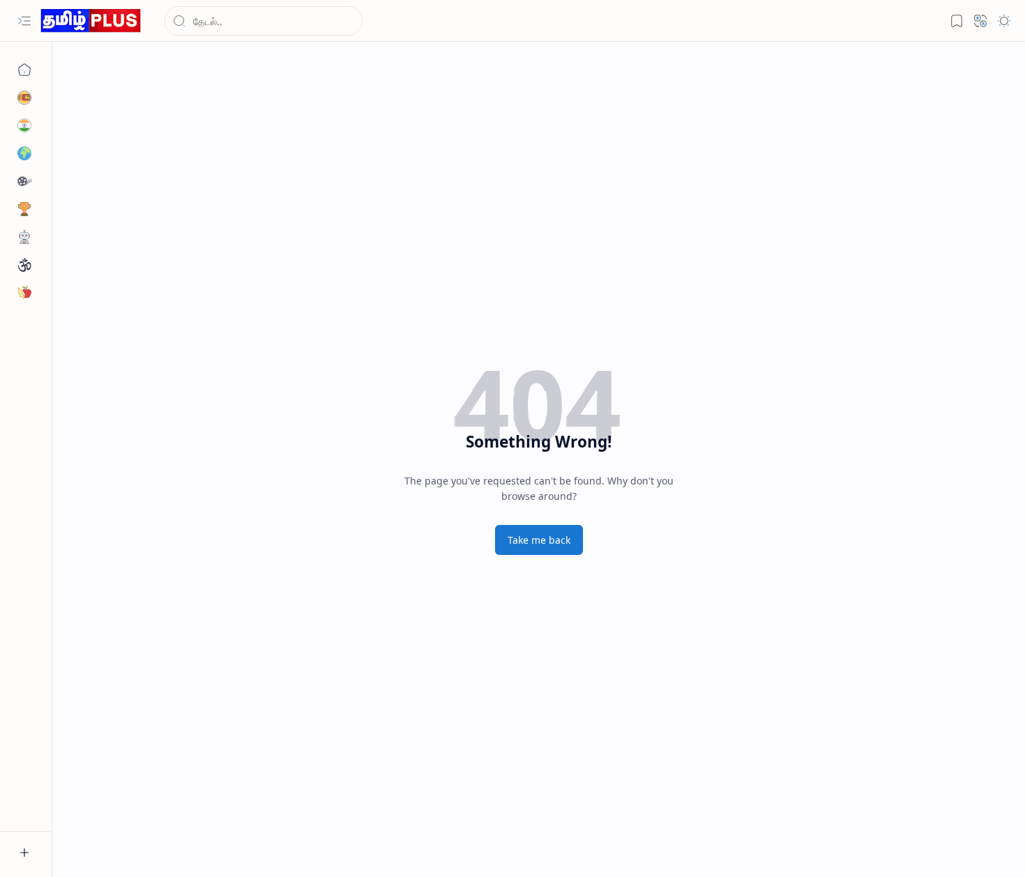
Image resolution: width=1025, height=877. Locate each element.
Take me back (539, 540)
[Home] (24, 70)
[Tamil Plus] (90, 21)
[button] (24, 20)
